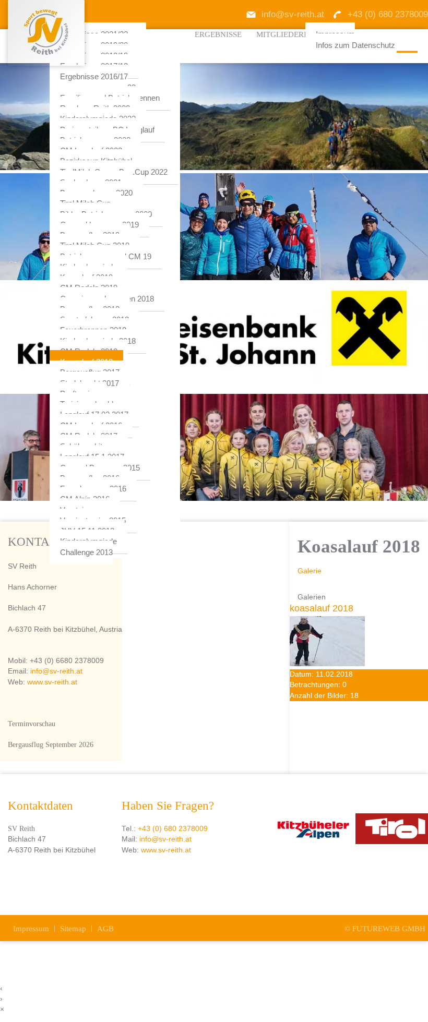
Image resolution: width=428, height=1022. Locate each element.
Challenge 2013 (86, 552)
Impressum (31, 928)
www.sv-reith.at (52, 682)
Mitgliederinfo (289, 34)
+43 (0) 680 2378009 (173, 829)
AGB (105, 928)
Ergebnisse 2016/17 (94, 77)
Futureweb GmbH (388, 928)
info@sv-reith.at (55, 671)
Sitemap (73, 928)
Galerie (310, 571)
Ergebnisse (218, 34)
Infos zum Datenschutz (355, 45)
